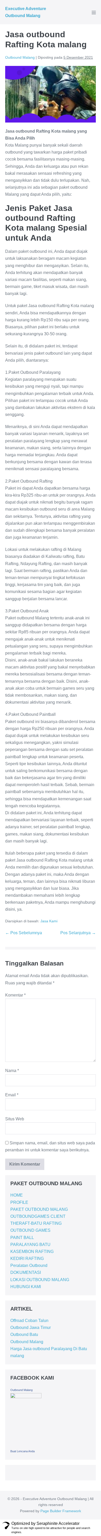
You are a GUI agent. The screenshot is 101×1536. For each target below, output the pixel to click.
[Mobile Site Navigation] (94, 12)
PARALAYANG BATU (30, 1244)
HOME (16, 1195)
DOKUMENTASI (25, 1272)
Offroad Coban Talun (29, 1320)
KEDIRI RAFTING (27, 1258)
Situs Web (14, 1119)
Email (11, 1095)
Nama (12, 1070)
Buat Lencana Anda (22, 1451)
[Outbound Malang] (25, 1420)
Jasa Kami (48, 921)
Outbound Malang (26, 1342)
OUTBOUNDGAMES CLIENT (38, 1216)
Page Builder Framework (60, 1511)
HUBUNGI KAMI (25, 1286)
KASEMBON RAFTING (32, 1251)
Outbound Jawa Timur (30, 1327)
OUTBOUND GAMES (30, 1230)
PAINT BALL (22, 1237)
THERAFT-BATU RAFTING (36, 1223)
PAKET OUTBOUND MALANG (39, 1209)
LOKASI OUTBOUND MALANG (39, 1280)
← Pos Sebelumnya (23, 933)
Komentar (15, 995)
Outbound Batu (24, 1334)
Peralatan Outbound (28, 1265)
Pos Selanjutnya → (78, 933)
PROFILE (19, 1202)
